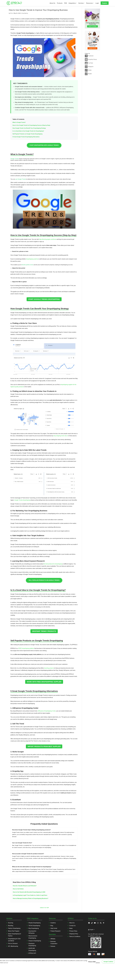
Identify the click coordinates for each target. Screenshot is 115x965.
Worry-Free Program (13, 931)
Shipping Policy (73, 934)
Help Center (53, 928)
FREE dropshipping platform (26, 648)
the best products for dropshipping (53, 564)
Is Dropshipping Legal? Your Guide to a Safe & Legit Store (30, 895)
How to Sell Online (18, 889)
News (71, 928)
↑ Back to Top (44, 907)
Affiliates (52, 939)
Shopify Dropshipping (34, 923)
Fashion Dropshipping (14, 928)
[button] (92, 922)
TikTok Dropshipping (34, 925)
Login (97, 3)
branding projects (49, 668)
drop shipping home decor (60, 435)
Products (59, 3)
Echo (11, 13)
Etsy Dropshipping (33, 928)
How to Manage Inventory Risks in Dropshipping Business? (30, 898)
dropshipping (25, 13)
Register (104, 3)
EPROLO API (32, 953)
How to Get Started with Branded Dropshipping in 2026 (29, 892)
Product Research (55, 931)
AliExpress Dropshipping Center (47, 711)
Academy (53, 923)
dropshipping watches (32, 259)
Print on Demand (12, 943)
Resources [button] (89, 3)
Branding (10, 925)
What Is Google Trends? (19, 122)
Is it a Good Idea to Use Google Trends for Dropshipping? (28, 131)
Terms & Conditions (74, 936)
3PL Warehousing (13, 946)
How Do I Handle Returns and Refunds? (25, 885)
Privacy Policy (92, 961)
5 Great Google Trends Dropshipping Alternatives (26, 136)
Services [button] (81, 3)
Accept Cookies (108, 961)
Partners (52, 946)
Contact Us (72, 925)
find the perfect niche (27, 264)
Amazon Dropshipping (34, 941)
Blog (51, 925)
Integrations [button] (72, 3)
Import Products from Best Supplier (44, 746)
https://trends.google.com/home (47, 239)
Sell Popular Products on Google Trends (44, 580)
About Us (52, 3)
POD (65, 3)
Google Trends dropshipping (22, 500)
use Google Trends (20, 179)
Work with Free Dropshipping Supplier (44, 682)
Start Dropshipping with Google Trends (44, 145)
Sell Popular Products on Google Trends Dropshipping (27, 134)
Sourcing (10, 923)
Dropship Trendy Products (44, 631)
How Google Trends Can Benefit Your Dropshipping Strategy (29, 128)
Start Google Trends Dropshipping (44, 299)
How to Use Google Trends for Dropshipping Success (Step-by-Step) (31, 125)
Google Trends (14, 158)
